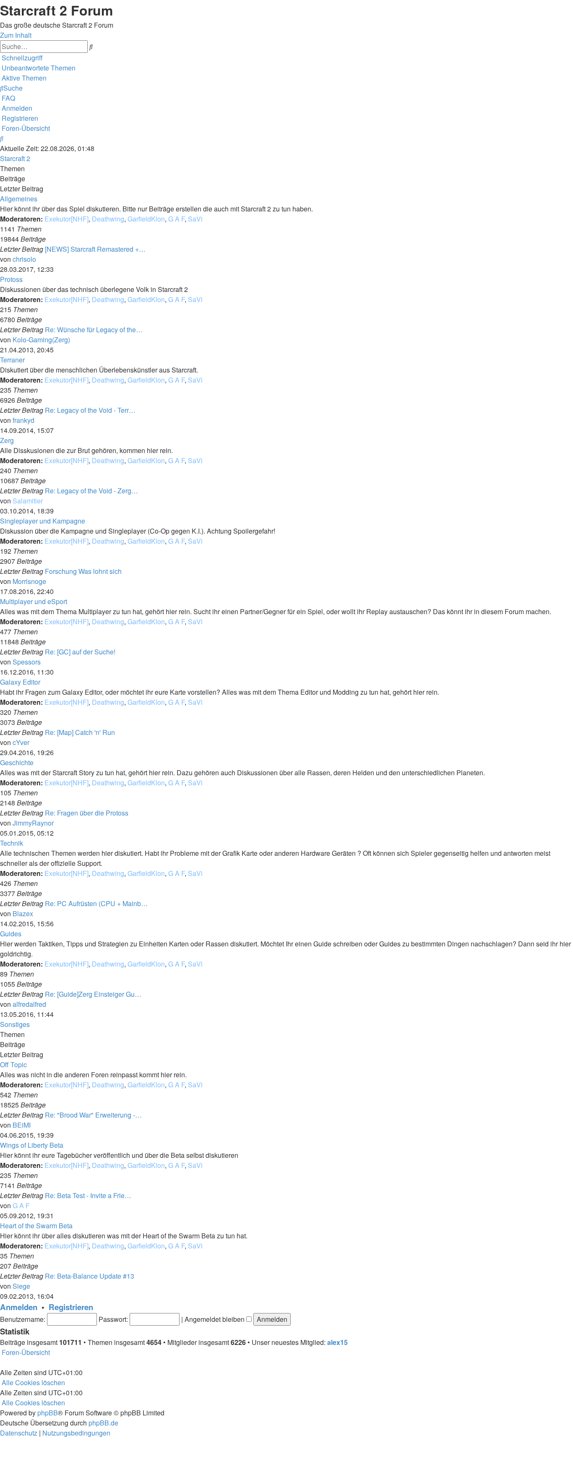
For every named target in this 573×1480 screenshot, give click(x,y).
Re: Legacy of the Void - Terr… (90, 410)
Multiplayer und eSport (33, 601)
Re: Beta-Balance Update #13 (89, 1276)
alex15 (337, 1342)
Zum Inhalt (15, 35)
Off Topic (13, 1064)
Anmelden (18, 1307)
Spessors (27, 662)
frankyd (23, 420)
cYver (21, 742)
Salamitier (28, 500)
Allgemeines (18, 198)
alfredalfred (29, 1004)
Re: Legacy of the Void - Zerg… (91, 490)
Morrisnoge (29, 581)
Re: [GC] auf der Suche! (80, 652)
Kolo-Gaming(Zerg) (41, 339)
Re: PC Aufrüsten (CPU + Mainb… (96, 903)
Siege (21, 1286)
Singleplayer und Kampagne (42, 521)
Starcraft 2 (15, 158)
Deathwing (108, 219)
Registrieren (71, 1307)
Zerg (7, 440)
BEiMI (22, 1125)
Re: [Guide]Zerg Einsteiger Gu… (93, 994)
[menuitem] (38, 68)
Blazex (23, 913)
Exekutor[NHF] (66, 219)
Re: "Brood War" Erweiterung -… (93, 1115)
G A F (176, 219)
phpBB (47, 1412)
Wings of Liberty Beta (31, 1145)
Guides (10, 933)
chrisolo (24, 259)
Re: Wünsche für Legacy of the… (94, 329)
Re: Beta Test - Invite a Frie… (88, 1195)
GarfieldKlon (146, 219)
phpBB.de (103, 1423)
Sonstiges (15, 1024)
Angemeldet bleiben (215, 1319)
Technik (11, 843)
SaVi (195, 219)
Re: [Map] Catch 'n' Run (80, 732)
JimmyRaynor (33, 823)
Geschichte (17, 762)
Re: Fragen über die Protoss (86, 813)
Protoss (11, 279)
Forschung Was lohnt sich (83, 571)
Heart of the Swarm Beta (36, 1225)
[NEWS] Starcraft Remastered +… (95, 249)
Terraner (12, 360)
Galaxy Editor (20, 682)
